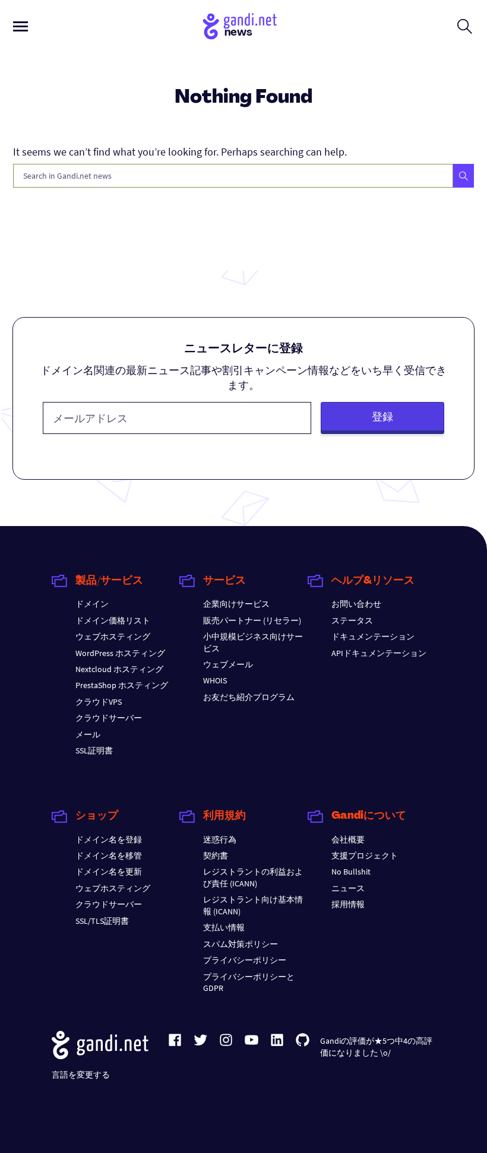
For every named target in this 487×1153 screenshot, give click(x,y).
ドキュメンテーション (373, 636)
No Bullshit (351, 871)
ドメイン (92, 603)
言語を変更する (81, 1074)
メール (87, 734)
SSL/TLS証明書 (102, 921)
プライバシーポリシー (244, 960)
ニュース (348, 888)
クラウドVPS (98, 701)
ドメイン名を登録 (108, 839)
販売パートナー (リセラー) (252, 620)
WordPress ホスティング (120, 653)
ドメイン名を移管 (108, 855)
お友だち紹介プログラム (249, 697)
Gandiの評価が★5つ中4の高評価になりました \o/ (376, 1046)
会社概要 (348, 839)
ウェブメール (228, 664)
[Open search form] (464, 26)
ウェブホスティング (112, 636)
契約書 (215, 855)
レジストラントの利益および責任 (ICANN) (253, 877)
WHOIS (215, 680)
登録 (382, 416)
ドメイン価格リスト (112, 620)
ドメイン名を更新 (108, 871)
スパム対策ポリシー (240, 944)
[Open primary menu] (20, 26)
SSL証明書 (94, 750)
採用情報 (348, 904)
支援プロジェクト (364, 855)
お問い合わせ (356, 603)
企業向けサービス (236, 603)
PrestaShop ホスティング (121, 685)
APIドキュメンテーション (378, 653)
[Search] (463, 176)
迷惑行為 (219, 839)
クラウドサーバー (108, 717)
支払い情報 (224, 927)
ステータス (352, 620)
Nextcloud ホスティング (119, 669)
